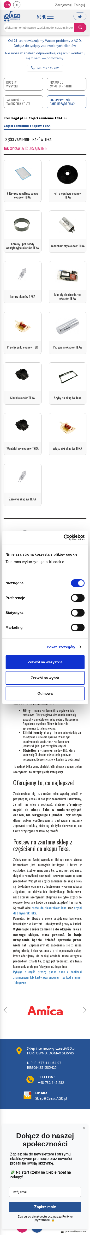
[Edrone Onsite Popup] (45, 617)
